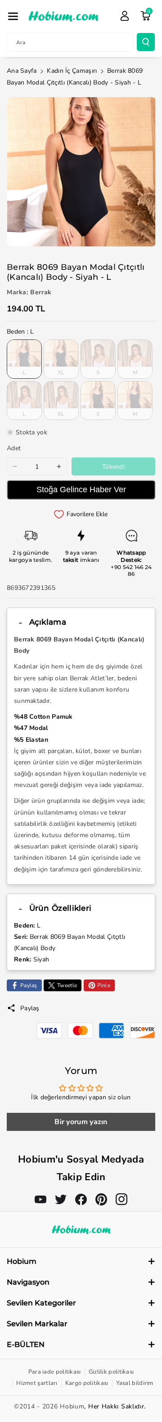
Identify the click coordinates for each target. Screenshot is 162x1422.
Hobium (72, 1406)
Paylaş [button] (30, 1008)
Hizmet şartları (37, 1383)
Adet (14, 448)
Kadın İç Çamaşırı (72, 70)
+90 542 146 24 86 (131, 571)
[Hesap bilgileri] (125, 16)
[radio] (24, 358)
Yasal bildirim (134, 1383)
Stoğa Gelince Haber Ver (81, 489)
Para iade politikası (54, 1372)
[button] (13, 16)
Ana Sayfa (22, 70)
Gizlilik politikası (111, 1372)
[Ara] (146, 42)
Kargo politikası (86, 1383)
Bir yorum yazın (81, 1122)
